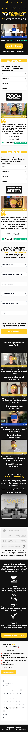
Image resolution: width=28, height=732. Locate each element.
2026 (15, 690)
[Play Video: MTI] (14, 358)
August (12, 690)
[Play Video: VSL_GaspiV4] (14, 29)
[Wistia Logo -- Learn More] (22, 37)
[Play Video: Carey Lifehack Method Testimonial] (14, 109)
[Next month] (21, 690)
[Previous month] (7, 690)
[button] (8, 683)
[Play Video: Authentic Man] (14, 387)
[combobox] (14, 717)
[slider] (12, 37)
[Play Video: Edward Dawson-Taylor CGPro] (14, 202)
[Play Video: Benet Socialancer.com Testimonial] (14, 445)
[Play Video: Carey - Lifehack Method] (14, 417)
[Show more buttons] (25, 37)
